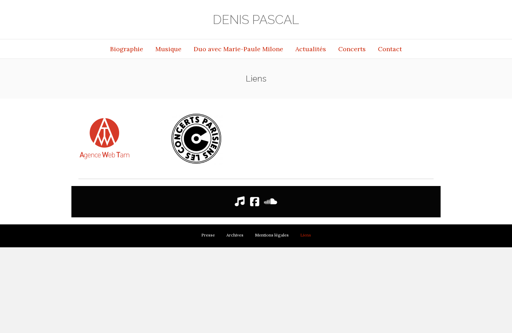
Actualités (310, 49)
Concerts (352, 49)
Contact (390, 49)
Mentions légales (272, 235)
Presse (208, 235)
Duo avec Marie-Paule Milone (238, 49)
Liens (305, 235)
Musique (168, 49)
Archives (234, 235)
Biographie (126, 49)
